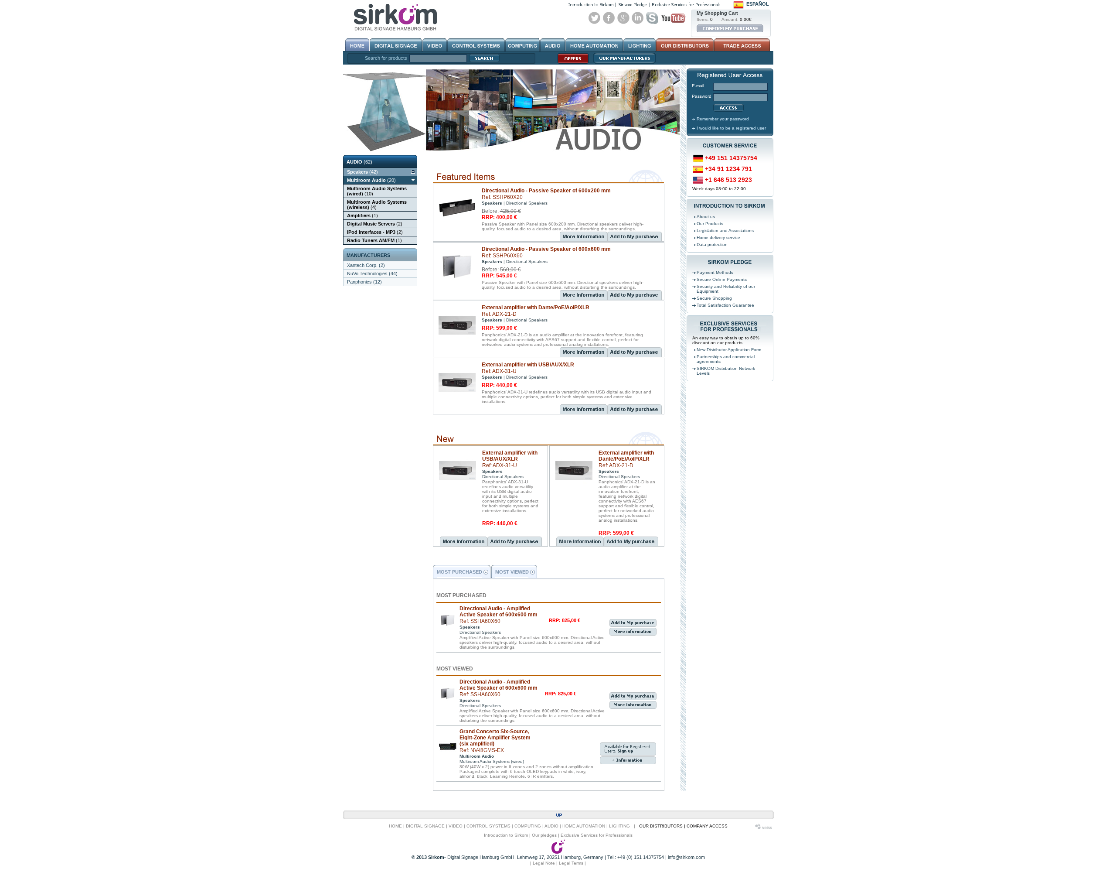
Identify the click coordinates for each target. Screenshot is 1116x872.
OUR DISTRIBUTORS (661, 826)
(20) (371, 180)
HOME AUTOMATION (583, 826)
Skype (652, 17)
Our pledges (544, 835)
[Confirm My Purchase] (730, 28)
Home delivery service (718, 237)
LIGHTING (619, 826)
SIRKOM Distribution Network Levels (726, 371)
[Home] (357, 44)
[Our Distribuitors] (685, 44)
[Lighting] (639, 44)
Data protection (712, 244)
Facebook (609, 17)
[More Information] (583, 236)
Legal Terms (571, 863)
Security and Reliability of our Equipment (726, 289)
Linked (637, 17)
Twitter (594, 17)
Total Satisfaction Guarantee (725, 305)
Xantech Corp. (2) (366, 265)
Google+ (623, 17)
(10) (377, 191)
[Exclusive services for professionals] (686, 4)
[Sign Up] (628, 754)
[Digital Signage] (396, 44)
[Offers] (571, 63)
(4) (377, 204)
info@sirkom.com (686, 857)
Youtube (673, 17)
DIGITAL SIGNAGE (425, 826)
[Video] (434, 44)
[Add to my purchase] (634, 239)
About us (706, 216)
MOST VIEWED (512, 571)
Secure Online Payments (722, 279)
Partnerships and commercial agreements (726, 359)
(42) (362, 171)
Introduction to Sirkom (506, 835)
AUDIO (551, 826)
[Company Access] (741, 44)
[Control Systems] (476, 44)
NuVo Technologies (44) (372, 273)
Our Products (710, 223)
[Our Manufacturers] (622, 63)
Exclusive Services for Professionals (597, 835)
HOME (395, 826)
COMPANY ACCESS (707, 826)
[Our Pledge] (633, 4)
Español (757, 4)
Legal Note (544, 863)
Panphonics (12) (364, 281)
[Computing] (522, 44)
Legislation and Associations (725, 230)
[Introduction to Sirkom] (591, 4)
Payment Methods (715, 272)
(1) (362, 215)
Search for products (386, 58)
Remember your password (723, 118)
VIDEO (456, 826)
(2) (374, 223)
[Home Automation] (594, 44)
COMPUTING (527, 826)
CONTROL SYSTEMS (488, 826)
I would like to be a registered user (731, 128)
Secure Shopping (714, 298)
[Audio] (552, 44)
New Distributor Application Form (729, 349)
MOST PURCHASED (459, 571)
